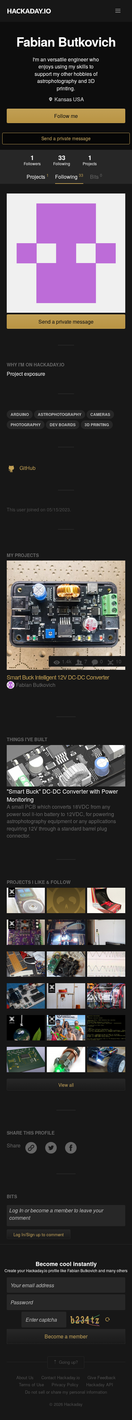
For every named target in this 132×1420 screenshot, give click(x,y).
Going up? (68, 1362)
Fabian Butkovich (35, 684)
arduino (20, 414)
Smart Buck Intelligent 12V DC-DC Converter (58, 677)
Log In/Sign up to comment (38, 1234)
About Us (25, 1377)
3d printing (97, 424)
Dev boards (63, 424)
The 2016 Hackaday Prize (51, 1020)
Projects (38, 176)
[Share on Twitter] (52, 1145)
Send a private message (66, 138)
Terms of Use (31, 1385)
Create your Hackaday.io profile (31, 1270)
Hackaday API (99, 1385)
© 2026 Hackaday (66, 1404)
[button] (118, 11)
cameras (100, 414)
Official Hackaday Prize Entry (11, 892)
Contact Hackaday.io (60, 1377)
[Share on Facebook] (71, 1145)
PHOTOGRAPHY (26, 424)
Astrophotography (59, 414)
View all (66, 1085)
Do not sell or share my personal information (66, 1392)
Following (69, 176)
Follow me (66, 116)
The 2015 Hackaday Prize (51, 988)
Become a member (66, 1336)
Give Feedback (101, 1377)
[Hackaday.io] (29, 11)
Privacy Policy (65, 1385)
